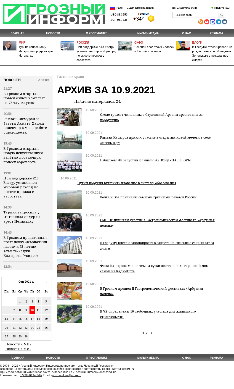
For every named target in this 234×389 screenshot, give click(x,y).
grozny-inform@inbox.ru (66, 375)
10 (32, 310)
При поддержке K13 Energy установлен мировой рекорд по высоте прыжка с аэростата (21, 187)
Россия (83, 42)
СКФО (138, 42)
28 (14, 336)
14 (14, 319)
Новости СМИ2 (18, 344)
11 (38, 310)
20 (6, 328)
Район (120, 7)
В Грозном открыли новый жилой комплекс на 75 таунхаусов (24, 98)
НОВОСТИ (53, 33)
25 (38, 328)
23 (26, 328)
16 (26, 319)
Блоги (197, 42)
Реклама (216, 33)
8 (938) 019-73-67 (31, 375)
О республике (96, 33)
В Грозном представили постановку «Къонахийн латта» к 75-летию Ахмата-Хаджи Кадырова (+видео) (25, 246)
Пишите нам (221, 7)
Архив (43, 79)
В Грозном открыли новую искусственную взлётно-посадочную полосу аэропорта (23, 155)
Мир (22, 42)
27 (6, 336)
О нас (186, 33)
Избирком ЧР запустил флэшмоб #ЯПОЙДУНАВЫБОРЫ (145, 160)
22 (20, 328)
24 (32, 328)
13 (6, 319)
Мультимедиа (148, 33)
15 (20, 319)
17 (32, 319)
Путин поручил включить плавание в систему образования (126, 183)
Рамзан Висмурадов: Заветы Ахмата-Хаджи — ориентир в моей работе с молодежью (25, 125)
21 (14, 328)
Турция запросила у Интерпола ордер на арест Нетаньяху (37, 51)
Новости (12, 79)
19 (46, 319)
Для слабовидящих (141, 7)
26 (46, 328)
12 (46, 310)
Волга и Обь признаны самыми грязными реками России (148, 197)
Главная (17, 33)
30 (26, 336)
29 (20, 336)
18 (38, 319)
